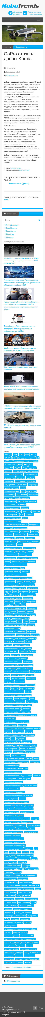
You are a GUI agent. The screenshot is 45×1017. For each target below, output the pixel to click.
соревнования (10, 879)
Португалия (30, 752)
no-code (34, 461)
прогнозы (28, 775)
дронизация (27, 578)
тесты (17, 912)
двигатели (16, 561)
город (19, 544)
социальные (34, 885)
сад (31, 852)
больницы (27, 511)
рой (6, 852)
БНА (19, 511)
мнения (8, 671)
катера (7, 618)
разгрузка (29, 805)
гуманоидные (10, 558)
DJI (37, 458)
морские (30, 675)
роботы (31, 828)
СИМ (24, 869)
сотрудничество (11, 882)
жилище (8, 588)
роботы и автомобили (13, 832)
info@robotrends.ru (12, 1009)
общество (26, 712)
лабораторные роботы (14, 648)
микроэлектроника (24, 668)
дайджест (33, 558)
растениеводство (12, 812)
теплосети (18, 909)
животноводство (27, 585)
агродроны (9, 481)
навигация (31, 678)
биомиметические (12, 508)
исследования (10, 611)
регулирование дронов (14, 815)
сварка (34, 859)
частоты (8, 949)
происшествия (31, 785)
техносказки (21, 915)
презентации (10, 762)
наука (7, 688)
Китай (26, 621)
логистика (15, 655)
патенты (29, 732)
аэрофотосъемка (22, 498)
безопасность (10, 501)
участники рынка (11, 935)
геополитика (33, 534)
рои (35, 849)
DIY (13, 458)
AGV (6, 454)
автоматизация (20, 471)
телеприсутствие (27, 905)
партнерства (18, 732)
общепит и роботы (12, 712)
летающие (24, 651)
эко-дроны (9, 955)
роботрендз (9, 828)
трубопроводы (10, 925)
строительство (31, 899)
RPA (25, 464)
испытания (32, 608)
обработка (20, 701)
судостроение (24, 902)
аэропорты (33, 494)
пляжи (7, 738)
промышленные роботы (14, 792)
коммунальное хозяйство (15, 631)
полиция (8, 752)
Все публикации (12, 225)
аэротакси (9, 498)
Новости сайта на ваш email (13, 1012)
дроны (19, 581)
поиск (34, 745)
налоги (32, 685)
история (21, 611)
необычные (9, 691)
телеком (14, 905)
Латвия (28, 648)
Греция (30, 551)
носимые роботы (21, 698)
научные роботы (27, 688)
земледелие (33, 588)
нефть (28, 691)
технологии (26, 912)
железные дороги (12, 585)
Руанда (25, 852)
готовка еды (20, 551)
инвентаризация (28, 595)
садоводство (10, 855)
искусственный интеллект (15, 608)
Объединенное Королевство (16, 715)
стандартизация (23, 895)
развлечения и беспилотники (16, 802)
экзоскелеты (35, 952)
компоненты (10, 635)
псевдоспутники (11, 798)
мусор (7, 678)
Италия (30, 611)
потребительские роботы (15, 758)
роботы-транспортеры (14, 849)
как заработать (21, 615)
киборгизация (10, 621)
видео (25, 518)
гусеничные (22, 558)
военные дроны (20, 528)
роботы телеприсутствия (15, 845)
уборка (33, 929)
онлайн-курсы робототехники (17, 722)
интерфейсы (30, 601)
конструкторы (20, 638)
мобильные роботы (21, 671)
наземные (20, 681)
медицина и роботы (13, 665)
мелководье (28, 665)
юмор (20, 962)
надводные (9, 681)
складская (9, 872)
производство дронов (13, 782)
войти (6, 199)
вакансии (29, 514)
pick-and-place (10, 464)
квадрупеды (17, 618)
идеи (15, 591)
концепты (32, 638)
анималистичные (12, 488)
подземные (27, 742)
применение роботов (13, 775)
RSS (15, 967)
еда (33, 581)
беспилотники (12, 75)
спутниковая (10, 895)
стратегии (19, 899)
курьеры (25, 645)
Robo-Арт (9, 237)
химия (16, 942)
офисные (22, 725)
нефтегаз (20, 691)
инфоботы (9, 605)
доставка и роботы (12, 578)
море (14, 675)
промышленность (12, 788)
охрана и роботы (33, 728)
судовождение (10, 902)
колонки (31, 625)
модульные (35, 671)
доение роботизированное (15, 564)
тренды (28, 922)
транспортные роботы (14, 922)
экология (18, 955)
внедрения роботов (13, 521)
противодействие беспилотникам (18, 795)
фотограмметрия (28, 939)
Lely (27, 461)
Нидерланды (10, 695)
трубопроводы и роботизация (17, 929)
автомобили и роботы (13, 474)
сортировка (23, 879)
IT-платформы (18, 461)
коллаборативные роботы (15, 625)
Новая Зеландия (24, 695)
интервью (19, 601)
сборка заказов (23, 859)
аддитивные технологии (25, 481)
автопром (21, 478)
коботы (33, 621)
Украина (8, 932)
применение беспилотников (16, 768)
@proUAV (16, 14)
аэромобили (22, 494)
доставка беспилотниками (15, 574)
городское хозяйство (13, 548)
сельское (22, 862)
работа (22, 798)
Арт (22, 491)
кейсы (26, 618)
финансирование (12, 939)
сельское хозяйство (13, 865)
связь (7, 862)
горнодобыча (10, 544)
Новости (7, 47)
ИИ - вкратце (14, 595)
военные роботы (11, 531)
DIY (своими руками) (25, 458)
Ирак (17, 605)
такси (7, 905)
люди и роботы (11, 658)
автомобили (33, 471)
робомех (16, 822)
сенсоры (26, 865)
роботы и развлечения (14, 839)
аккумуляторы (10, 484)
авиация (8, 471)
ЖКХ (15, 588)
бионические (10, 511)
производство (24, 778)
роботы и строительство (14, 842)
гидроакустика (10, 541)
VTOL (24, 468)
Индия (18, 598)
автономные (10, 478)
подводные (21, 738)
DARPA (7, 458)
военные (8, 528)
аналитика (22, 484)
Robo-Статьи (11, 231)
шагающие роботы (28, 949)
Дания (7, 561)
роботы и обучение (12, 835)
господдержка (29, 548)
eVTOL (7, 461)
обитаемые (9, 701)
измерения (23, 591)
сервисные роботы (12, 869)
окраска (33, 715)
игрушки (8, 591)
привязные (34, 762)
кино (20, 621)
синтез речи (33, 869)
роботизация (20, 825)
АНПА (23, 488)
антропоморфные (12, 491)
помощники (18, 752)
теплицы (8, 909)
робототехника (34, 825)
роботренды (21, 828)
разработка (9, 808)
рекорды (35, 818)
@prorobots (17, 12)
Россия (12, 852)
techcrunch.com (15, 168)
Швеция (19, 952)
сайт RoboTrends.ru (25, 855)
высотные (9, 534)
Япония (28, 962)
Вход (40, 1007)
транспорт (25, 919)
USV (30, 464)
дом (22, 568)
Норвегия (8, 698)
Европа (27, 581)
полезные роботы (27, 748)
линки (7, 655)
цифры (29, 945)
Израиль (33, 591)
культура (8, 645)
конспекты (9, 638)
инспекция (9, 601)
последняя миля (18, 755)
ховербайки (9, 945)
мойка (7, 675)
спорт (37, 889)
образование (31, 701)
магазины (23, 658)
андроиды (33, 484)
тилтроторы (32, 915)
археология (31, 491)
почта (29, 758)
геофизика (9, 538)
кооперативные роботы (14, 641)
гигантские (29, 538)
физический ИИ (26, 935)
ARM (21, 454)
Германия (19, 538)
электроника (29, 955)
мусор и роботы (18, 678)
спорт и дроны (10, 892)
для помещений (28, 561)
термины (27, 909)
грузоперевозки (11, 554)
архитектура (10, 494)
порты (7, 755)
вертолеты (16, 518)
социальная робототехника (16, 885)
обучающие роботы (13, 708)
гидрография (23, 541)
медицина (28, 661)
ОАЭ (32, 698)
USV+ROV (9, 468)
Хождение (20, 945)
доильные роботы (12, 568)
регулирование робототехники (17, 818)
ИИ (6, 595)
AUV (27, 454)
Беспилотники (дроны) (19, 183)
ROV (20, 464)
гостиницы (9, 551)
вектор (7, 518)
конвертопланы (23, 635)
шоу (26, 952)
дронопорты (10, 581)
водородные (34, 524)
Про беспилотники (35, 14)
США (34, 902)
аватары (32, 468)
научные (14, 688)
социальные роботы (13, 889)
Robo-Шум (10, 234)
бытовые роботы (11, 514)
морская (21, 675)
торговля (15, 919)
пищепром (29, 735)
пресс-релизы (22, 762)
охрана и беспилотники (14, 728)
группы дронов (25, 554)
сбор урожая (10, 859)
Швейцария (9, 952)
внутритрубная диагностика (16, 524)
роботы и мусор (31, 832)
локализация (26, 655)
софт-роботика (26, 882)
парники (8, 732)
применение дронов (13, 772)
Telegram (27, 967)
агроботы (30, 478)
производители (11, 778)
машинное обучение (13, 661)
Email (19, 967)
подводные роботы (12, 742)
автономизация (30, 474)
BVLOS (33, 454)
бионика (24, 508)
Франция (8, 942)
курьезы (17, 645)
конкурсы (35, 635)
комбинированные (12, 628)
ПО (13, 738)
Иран (23, 605)
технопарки (9, 915)
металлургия (10, 668)
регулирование (27, 812)
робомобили (27, 822)
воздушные (24, 531)
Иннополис (27, 598)
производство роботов (14, 785)
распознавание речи (24, 808)
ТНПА (7, 919)
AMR (15, 454)
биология (22, 504)
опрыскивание (10, 725)
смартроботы (30, 875)
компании (31, 631)
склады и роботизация (14, 875)
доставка (25, 571)
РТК (18, 852)
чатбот (15, 949)
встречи (34, 531)
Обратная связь (13, 981)
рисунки (8, 822)
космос (29, 641)
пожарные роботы (22, 745)
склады (18, 872)
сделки (14, 862)
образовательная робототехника (18, 705)
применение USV (12, 765)
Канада (32, 615)
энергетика (9, 959)
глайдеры (35, 541)
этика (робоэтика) (31, 959)
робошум (28, 849)
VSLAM (17, 468)
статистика (9, 899)
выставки (18, 534)
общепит (26, 708)
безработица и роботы (27, 501)
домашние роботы (12, 571)
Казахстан (9, 615)
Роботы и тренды (34, 12)
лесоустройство (11, 651)
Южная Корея (10, 962)
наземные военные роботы (16, 685)
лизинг (33, 651)
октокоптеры (10, 718)
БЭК (22, 514)
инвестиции (9, 598)
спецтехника (28, 889)
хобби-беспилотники (29, 942)
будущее (36, 511)
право (36, 758)
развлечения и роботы (14, 805)
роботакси (9, 825)
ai (11, 454)
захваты (22, 588)
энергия (19, 959)
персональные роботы (14, 735)
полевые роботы (11, 748)
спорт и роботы (24, 892)
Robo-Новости (21, 47)
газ (25, 534)
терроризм (9, 912)
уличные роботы (20, 932)
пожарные (9, 745)
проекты (37, 775)
